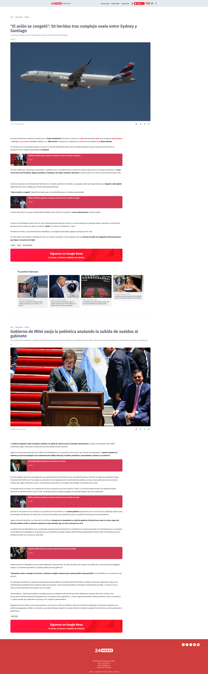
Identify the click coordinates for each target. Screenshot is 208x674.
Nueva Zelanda (27, 245)
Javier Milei (14, 616)
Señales (139, 3)
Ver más (30, 159)
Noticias (27, 17)
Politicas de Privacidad (104, 667)
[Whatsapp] (136, 124)
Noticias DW (125, 3)
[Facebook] (140, 124)
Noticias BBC (115, 3)
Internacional (105, 3)
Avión (19, 245)
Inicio (11, 17)
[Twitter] (144, 124)
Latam (13, 245)
